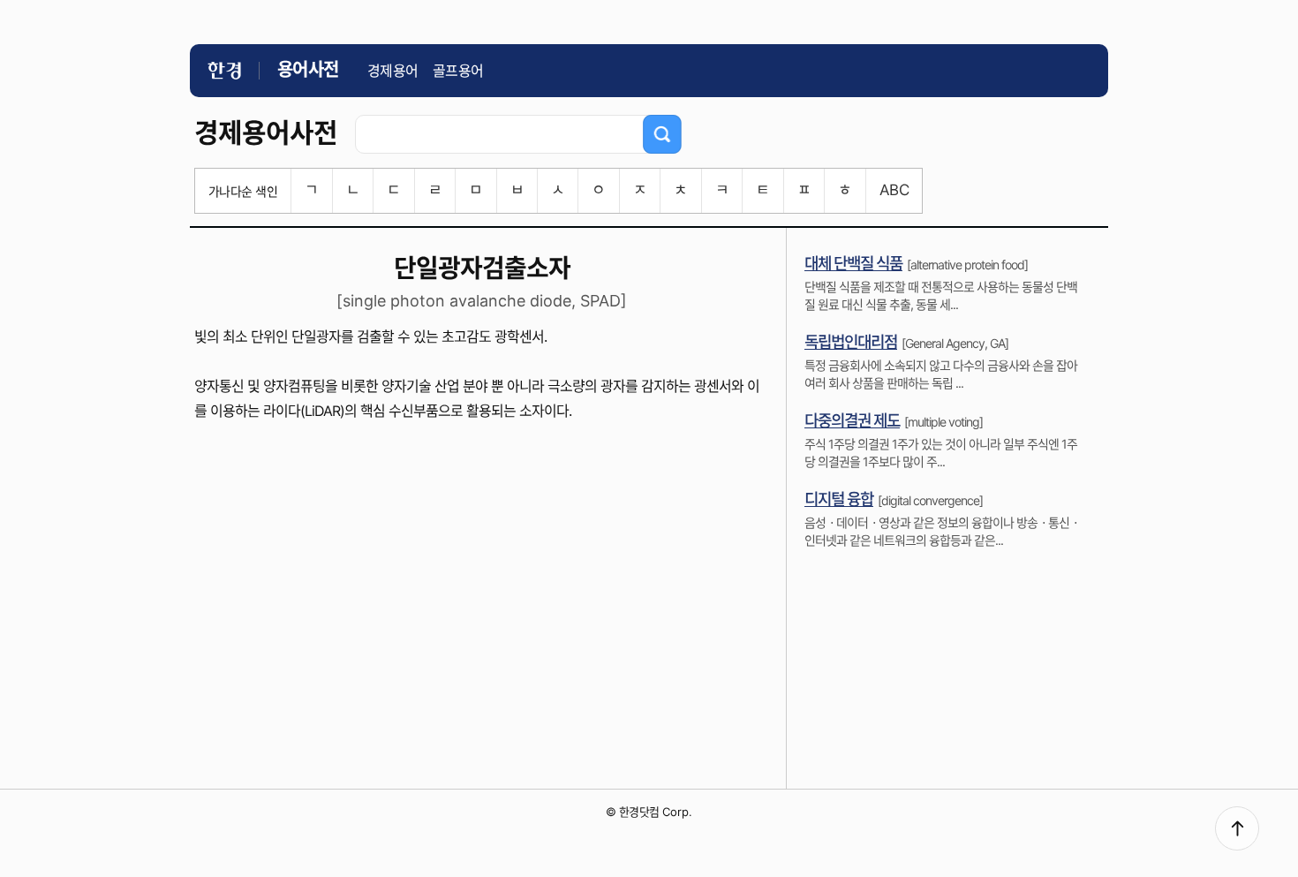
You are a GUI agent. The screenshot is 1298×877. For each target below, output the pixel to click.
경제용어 (393, 70)
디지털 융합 (838, 499)
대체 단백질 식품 (853, 263)
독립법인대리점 (850, 342)
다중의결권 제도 (852, 421)
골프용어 (458, 70)
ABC (894, 190)
